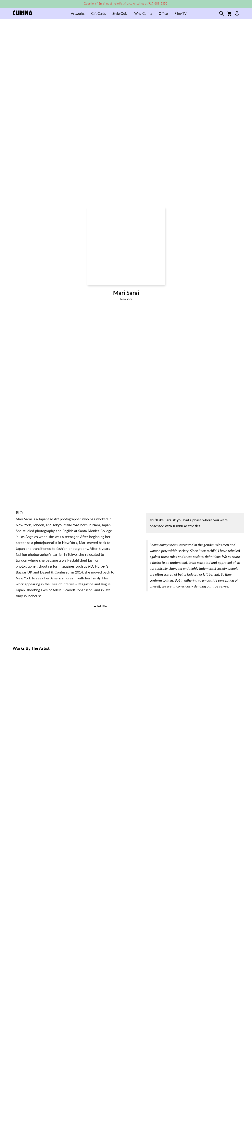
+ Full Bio (100, 606)
